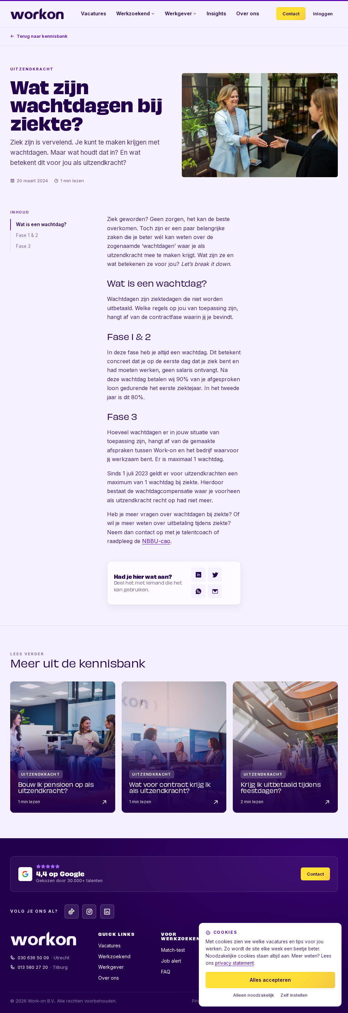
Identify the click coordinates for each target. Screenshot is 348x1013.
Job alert (171, 961)
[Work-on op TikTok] (72, 911)
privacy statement (234, 963)
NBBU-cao (156, 541)
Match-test (173, 950)
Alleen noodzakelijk (253, 995)
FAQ (165, 972)
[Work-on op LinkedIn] (107, 911)
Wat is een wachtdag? (41, 224)
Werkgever (178, 13)
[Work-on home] (37, 13)
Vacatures (93, 13)
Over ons (247, 13)
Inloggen (323, 13)
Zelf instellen (294, 995)
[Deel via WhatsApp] (198, 591)
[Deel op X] (215, 574)
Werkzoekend (133, 13)
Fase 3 (23, 246)
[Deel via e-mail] (215, 591)
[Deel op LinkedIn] (198, 574)
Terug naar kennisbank (42, 36)
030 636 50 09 (44, 957)
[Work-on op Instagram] (89, 911)
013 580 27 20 (43, 967)
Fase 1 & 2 (27, 235)
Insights (216, 13)
